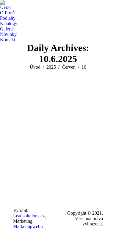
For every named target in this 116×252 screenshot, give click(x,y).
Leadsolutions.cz (29, 215)
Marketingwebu (28, 226)
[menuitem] (5, 7)
